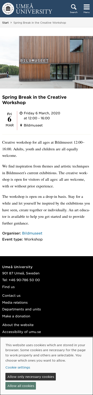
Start (5, 22)
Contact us (11, 295)
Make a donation (16, 316)
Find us (8, 287)
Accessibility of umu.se (21, 331)
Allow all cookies (20, 386)
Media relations (15, 302)
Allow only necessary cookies (30, 377)
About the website (18, 325)
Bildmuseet (32, 233)
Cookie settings (17, 367)
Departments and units (21, 309)
